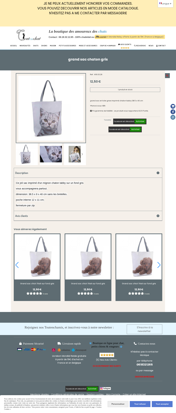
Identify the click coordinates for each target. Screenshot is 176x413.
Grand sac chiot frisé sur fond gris (37, 283)
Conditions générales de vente (67, 394)
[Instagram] (172, 117)
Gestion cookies (95, 394)
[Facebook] (172, 111)
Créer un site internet (134, 394)
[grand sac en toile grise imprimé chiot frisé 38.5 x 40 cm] (37, 256)
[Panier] (172, 106)
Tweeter (107, 120)
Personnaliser (118, 404)
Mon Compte (113, 394)
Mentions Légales (39, 394)
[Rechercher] (167, 75)
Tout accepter (162, 404)
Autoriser (140, 121)
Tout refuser (140, 404)
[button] (82, 154)
